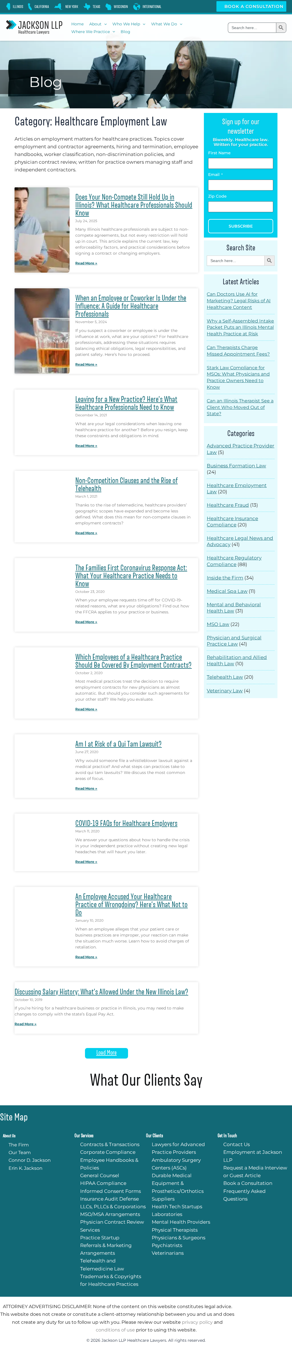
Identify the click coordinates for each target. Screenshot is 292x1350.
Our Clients (154, 1135)
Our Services (84, 1135)
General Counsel (99, 1175)
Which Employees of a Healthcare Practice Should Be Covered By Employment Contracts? (133, 661)
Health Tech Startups (177, 1206)
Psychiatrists (167, 1245)
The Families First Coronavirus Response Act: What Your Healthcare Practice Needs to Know (131, 576)
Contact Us (236, 1144)
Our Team (20, 1152)
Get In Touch (227, 1135)
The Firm (19, 1145)
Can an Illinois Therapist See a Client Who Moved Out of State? (240, 407)
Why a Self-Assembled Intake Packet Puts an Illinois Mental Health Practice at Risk (240, 327)
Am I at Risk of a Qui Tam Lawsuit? (118, 744)
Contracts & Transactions (109, 1144)
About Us (9, 1136)
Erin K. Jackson (25, 1168)
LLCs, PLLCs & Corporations (113, 1206)
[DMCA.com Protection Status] (225, 705)
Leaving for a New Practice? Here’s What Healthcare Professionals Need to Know (126, 403)
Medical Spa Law (227, 591)
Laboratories (167, 1214)
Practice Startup (99, 1237)
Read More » (86, 263)
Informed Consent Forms (110, 1191)
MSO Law (218, 624)
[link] (14, 7)
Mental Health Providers (181, 1222)
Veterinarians (168, 1253)
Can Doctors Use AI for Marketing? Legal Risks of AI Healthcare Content (239, 300)
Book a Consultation (253, 6)
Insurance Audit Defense (109, 1199)
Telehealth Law (225, 677)
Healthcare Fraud (228, 505)
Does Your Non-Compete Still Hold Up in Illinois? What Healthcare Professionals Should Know (133, 205)
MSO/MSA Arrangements (110, 1214)
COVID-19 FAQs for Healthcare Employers (126, 823)
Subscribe (241, 226)
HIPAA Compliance (103, 1183)
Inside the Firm (225, 578)
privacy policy (197, 1322)
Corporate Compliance (107, 1152)
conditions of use (115, 1330)
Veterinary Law (225, 691)
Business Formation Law (236, 466)
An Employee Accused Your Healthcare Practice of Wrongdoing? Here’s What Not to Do (131, 905)
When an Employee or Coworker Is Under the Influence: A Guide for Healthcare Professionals (130, 306)
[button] (104, 24)
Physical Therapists (175, 1230)
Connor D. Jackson (30, 1160)
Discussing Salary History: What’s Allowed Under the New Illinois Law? (101, 992)
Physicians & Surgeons (178, 1237)
